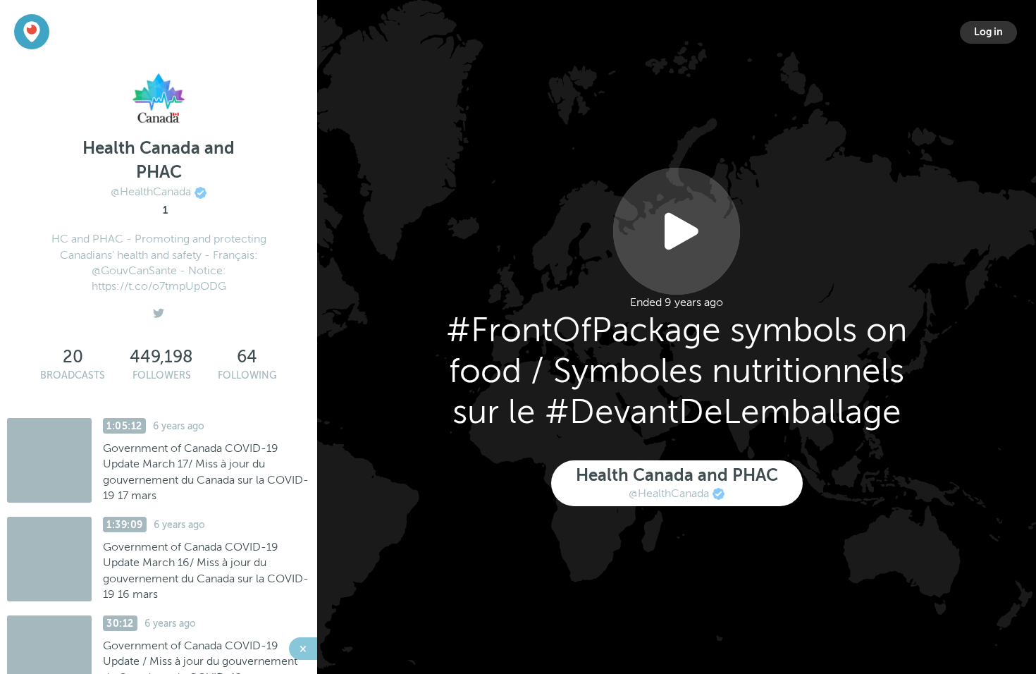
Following (247, 375)
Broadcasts (72, 375)
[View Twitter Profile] (158, 309)
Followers (161, 375)
